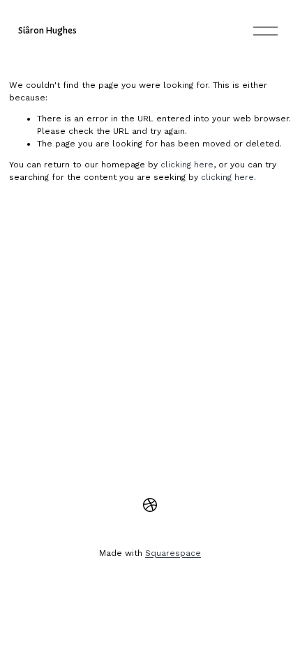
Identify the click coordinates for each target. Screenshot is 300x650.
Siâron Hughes (47, 30)
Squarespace (173, 553)
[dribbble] (150, 505)
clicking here (186, 164)
